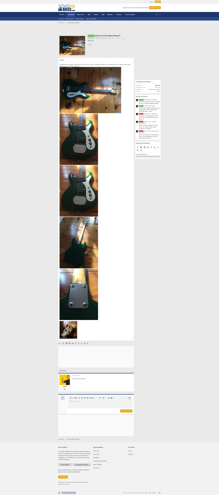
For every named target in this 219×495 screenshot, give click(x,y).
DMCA (154, 492)
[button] (65, 15)
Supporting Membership (100, 461)
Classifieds (96, 457)
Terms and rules (134, 492)
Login (129, 451)
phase (118, 38)
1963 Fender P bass (149, 106)
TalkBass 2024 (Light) (69, 492)
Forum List (96, 451)
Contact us (96, 468)
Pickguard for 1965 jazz (150, 113)
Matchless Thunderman (150, 99)
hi (114, 38)
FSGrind (91, 38)
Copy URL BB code (141, 154)
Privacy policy (144, 492)
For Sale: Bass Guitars (154, 89)
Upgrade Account (155, 7)
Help (150, 492)
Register (130, 454)
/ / (97, 38)
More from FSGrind (141, 96)
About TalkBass (97, 464)
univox (123, 38)
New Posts (96, 454)
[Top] (157, 492)
